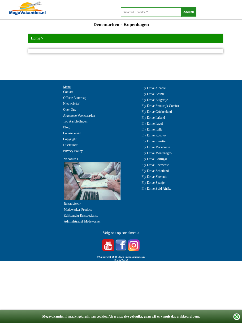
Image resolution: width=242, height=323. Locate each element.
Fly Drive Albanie (154, 88)
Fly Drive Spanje (153, 182)
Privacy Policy (73, 151)
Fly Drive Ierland (153, 117)
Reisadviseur (72, 203)
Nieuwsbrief (71, 103)
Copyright (70, 139)
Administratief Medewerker (82, 221)
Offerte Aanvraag (74, 98)
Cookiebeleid (72, 133)
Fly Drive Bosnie (153, 94)
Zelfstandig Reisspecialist (81, 215)
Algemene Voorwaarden (79, 115)
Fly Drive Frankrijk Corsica (160, 106)
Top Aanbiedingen (75, 121)
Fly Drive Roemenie (155, 165)
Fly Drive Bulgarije (155, 100)
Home (35, 38)
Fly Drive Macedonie (156, 147)
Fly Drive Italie (152, 129)
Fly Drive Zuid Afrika (156, 188)
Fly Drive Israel (152, 123)
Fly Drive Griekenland (157, 111)
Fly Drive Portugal (154, 159)
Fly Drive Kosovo (154, 135)
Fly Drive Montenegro (157, 153)
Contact (68, 92)
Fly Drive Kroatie (153, 141)
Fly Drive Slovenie (154, 177)
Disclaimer (70, 145)
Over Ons (69, 109)
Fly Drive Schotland (155, 171)
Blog (66, 127)
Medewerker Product (78, 209)
